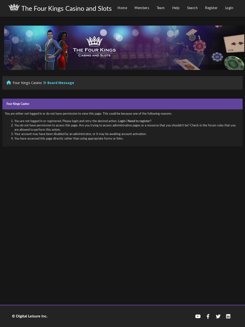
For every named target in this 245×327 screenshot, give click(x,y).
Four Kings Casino (27, 82)
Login (229, 8)
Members (141, 8)
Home (122, 8)
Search (192, 8)
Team (161, 8)
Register (211, 8)
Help (176, 8)
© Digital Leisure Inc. (30, 316)
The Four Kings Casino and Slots (66, 9)
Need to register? (139, 121)
